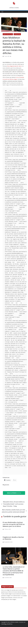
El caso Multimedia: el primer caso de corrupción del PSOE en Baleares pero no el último (14, 524)
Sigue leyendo (14, 493)
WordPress (9, 624)
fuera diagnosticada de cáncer (14, 66)
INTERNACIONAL (17, 34)
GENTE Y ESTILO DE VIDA (7, 34)
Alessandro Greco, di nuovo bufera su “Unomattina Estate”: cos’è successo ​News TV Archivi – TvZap (13, 504)
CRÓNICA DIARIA (14, 622)
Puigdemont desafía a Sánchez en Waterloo (13, 538)
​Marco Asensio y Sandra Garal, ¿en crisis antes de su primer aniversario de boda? (13, 511)
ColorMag (3, 624)
